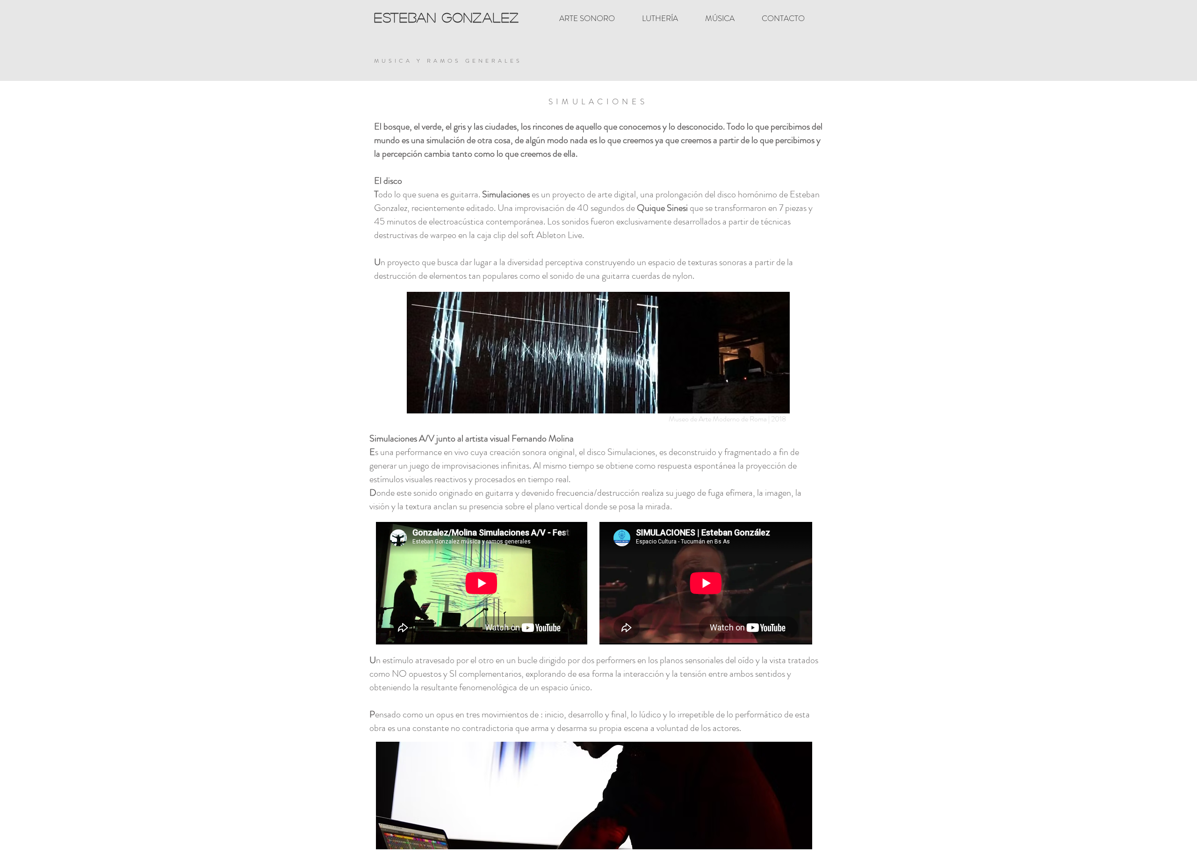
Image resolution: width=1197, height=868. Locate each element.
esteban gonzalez (446, 17)
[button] (609, 795)
